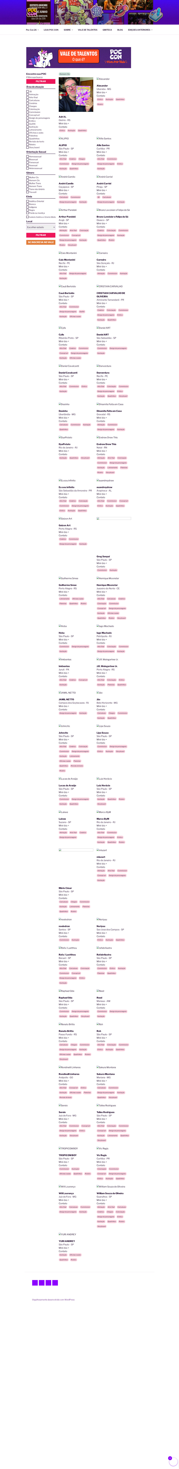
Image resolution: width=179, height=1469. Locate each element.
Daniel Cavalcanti (68, 372)
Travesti (32, 192)
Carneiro (101, 259)
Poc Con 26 (31, 30)
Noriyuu (101, 926)
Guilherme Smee (67, 585)
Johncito (63, 732)
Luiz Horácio (103, 785)
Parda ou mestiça (37, 213)
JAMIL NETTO (66, 699)
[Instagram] (48, 1283)
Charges (33, 106)
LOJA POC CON (51, 30)
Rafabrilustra (104, 954)
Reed (99, 997)
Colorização (34, 109)
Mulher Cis (34, 177)
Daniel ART (103, 334)
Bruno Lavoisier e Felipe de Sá (112, 216)
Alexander (102, 85)
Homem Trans (35, 186)
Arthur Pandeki (67, 216)
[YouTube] (55, 1283)
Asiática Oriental (36, 201)
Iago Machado (104, 633)
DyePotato (64, 444)
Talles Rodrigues (106, 1112)
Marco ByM (103, 819)
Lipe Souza (103, 732)
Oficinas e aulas (36, 132)
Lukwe (62, 819)
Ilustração (33, 127)
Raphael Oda (65, 997)
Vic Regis (102, 1155)
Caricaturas (34, 100)
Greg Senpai (103, 556)
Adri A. (62, 116)
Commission (34, 112)
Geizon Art (64, 525)
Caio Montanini (67, 259)
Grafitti (32, 124)
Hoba (61, 633)
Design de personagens (39, 118)
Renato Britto (66, 1031)
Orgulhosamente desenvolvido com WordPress (53, 1299)
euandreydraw (104, 487)
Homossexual (35, 156)
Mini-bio (63, 123)
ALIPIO (63, 145)
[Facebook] (41, 1283)
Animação (33, 94)
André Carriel (104, 183)
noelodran (64, 926)
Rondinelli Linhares (69, 1074)
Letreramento (35, 130)
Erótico (32, 121)
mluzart (101, 857)
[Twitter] (35, 1283)
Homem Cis (34, 180)
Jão (98, 699)
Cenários (33, 103)
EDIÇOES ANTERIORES (139, 30)
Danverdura (103, 372)
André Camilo (66, 183)
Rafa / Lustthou (67, 954)
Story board (34, 147)
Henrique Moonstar (107, 585)
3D (30, 91)
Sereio (62, 1112)
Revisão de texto (36, 141)
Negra (32, 210)
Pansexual (34, 162)
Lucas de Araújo (67, 785)
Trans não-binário (37, 189)
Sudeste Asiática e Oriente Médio (42, 217)
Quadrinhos (34, 138)
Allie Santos (103, 145)
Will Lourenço (66, 1193)
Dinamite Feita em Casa (109, 411)
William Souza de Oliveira (110, 1193)
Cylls (61, 334)
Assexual (33, 165)
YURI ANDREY (67, 1241)
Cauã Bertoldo (66, 293)
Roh (99, 1031)
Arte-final (33, 97)
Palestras (33, 135)
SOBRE (67, 30)
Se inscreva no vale (41, 242)
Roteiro (32, 144)
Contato (63, 127)
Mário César (65, 888)
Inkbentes (64, 666)
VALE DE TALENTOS (87, 30)
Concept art (34, 115)
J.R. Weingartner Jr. (107, 666)
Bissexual (33, 159)
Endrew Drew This (106, 444)
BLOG (120, 30)
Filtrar (41, 81)
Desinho (63, 411)
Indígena (33, 207)
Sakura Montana (106, 1074)
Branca (32, 204)
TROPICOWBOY (68, 1155)
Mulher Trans (35, 183)
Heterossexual (35, 168)
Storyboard (72, 245)
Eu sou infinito (66, 487)
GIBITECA (107, 30)
